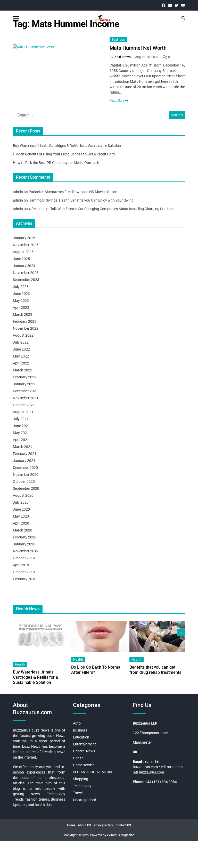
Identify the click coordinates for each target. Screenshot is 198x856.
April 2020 (21, 523)
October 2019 (24, 558)
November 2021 (25, 398)
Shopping (80, 779)
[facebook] (163, 5)
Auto (77, 723)
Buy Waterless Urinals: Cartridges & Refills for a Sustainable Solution (67, 146)
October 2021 (24, 405)
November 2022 (25, 328)
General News (84, 751)
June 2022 (21, 349)
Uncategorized (84, 800)
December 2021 (25, 391)
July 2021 (21, 419)
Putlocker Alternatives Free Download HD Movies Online (73, 192)
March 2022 (22, 370)
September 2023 (26, 280)
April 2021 (21, 440)
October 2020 (24, 481)
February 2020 (24, 537)
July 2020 (21, 502)
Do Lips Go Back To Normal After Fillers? (96, 670)
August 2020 (23, 495)
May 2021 (21, 433)
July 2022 (21, 342)
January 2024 (24, 266)
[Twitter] (176, 5)
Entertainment (84, 744)
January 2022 (24, 384)
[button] (181, 632)
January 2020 (24, 544)
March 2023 (22, 314)
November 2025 (25, 245)
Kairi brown (122, 57)
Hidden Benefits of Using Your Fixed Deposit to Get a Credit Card (64, 154)
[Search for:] (89, 116)
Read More (117, 100)
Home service (83, 765)
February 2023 (24, 321)
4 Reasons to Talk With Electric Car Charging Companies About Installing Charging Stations (101, 209)
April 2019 (21, 565)
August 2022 (23, 335)
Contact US (123, 825)
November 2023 (25, 273)
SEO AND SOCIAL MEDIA (92, 772)
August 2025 (23, 252)
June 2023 (21, 294)
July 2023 (21, 287)
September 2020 (26, 488)
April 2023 (21, 307)
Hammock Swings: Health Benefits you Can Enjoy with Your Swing (81, 200)
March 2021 (22, 447)
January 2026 (24, 238)
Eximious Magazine (120, 835)
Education (81, 737)
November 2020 (25, 474)
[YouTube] (183, 5)
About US (84, 825)
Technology (82, 786)
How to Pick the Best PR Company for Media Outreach (56, 163)
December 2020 (25, 468)
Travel (77, 793)
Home (71, 825)
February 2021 (24, 454)
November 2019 (25, 551)
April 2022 (21, 363)
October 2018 (24, 572)
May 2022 (21, 356)
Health (20, 664)
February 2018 (24, 579)
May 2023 (21, 300)
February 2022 (24, 377)
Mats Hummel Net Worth (138, 48)
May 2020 (21, 516)
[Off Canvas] (16, 18)
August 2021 (23, 412)
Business (118, 39)
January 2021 (24, 461)
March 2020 (22, 530)
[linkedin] (170, 5)
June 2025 (21, 259)
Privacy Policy (103, 825)
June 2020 (21, 509)
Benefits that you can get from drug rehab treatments (155, 670)
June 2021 (21, 426)
